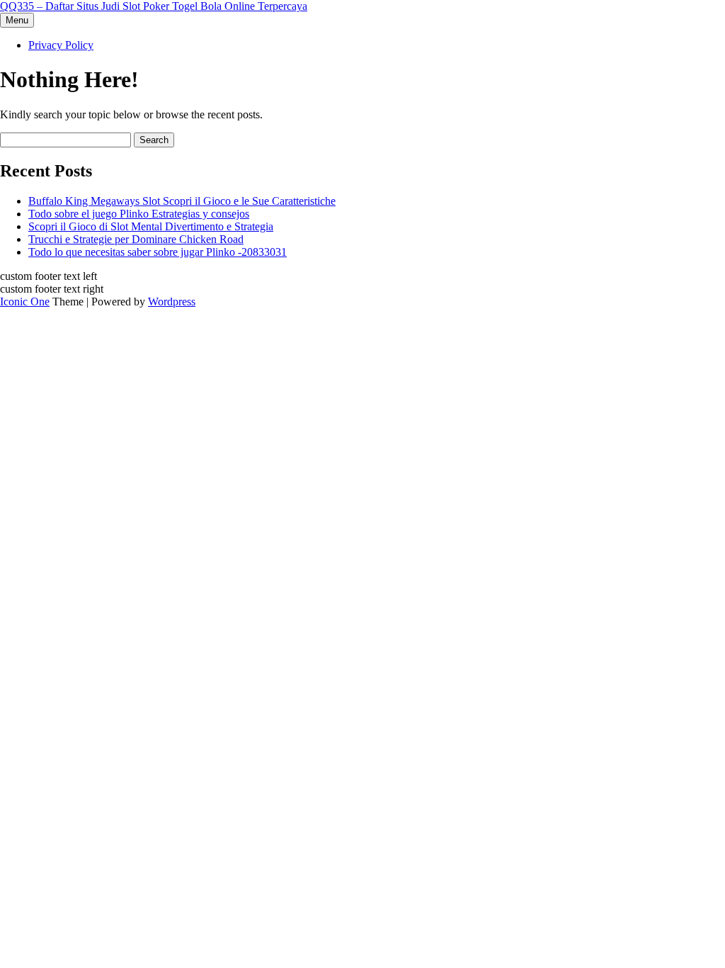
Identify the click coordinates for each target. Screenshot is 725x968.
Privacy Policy (60, 45)
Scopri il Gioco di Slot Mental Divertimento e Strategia (150, 226)
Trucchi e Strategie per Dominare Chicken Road (136, 239)
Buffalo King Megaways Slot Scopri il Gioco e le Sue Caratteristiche (182, 201)
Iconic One (25, 302)
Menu (17, 20)
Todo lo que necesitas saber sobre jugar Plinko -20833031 (157, 252)
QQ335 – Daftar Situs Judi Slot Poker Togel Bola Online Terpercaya (153, 6)
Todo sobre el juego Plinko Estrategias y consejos (138, 214)
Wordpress (171, 302)
